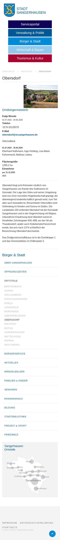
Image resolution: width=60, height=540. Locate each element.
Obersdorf (12, 320)
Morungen (11, 311)
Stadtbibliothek (15, 416)
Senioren (10, 389)
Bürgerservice (14, 353)
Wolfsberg (12, 344)
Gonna (8, 290)
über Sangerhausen (18, 262)
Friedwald (11, 434)
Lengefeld (11, 307)
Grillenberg (13, 295)
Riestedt (10, 324)
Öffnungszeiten (15, 271)
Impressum (9, 523)
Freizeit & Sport (15, 425)
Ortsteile (11, 281)
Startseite (9, 527)
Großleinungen (15, 299)
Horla (8, 303)
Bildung (9, 407)
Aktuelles (11, 362)
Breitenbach (13, 286)
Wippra (9, 340)
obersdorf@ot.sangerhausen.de (20, 134)
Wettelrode (12, 336)
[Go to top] (52, 533)
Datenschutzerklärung (36, 523)
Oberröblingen (14, 315)
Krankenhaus (13, 398)
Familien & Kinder (16, 380)
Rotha (8, 328)
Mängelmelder (14, 371)
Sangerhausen (14, 332)
